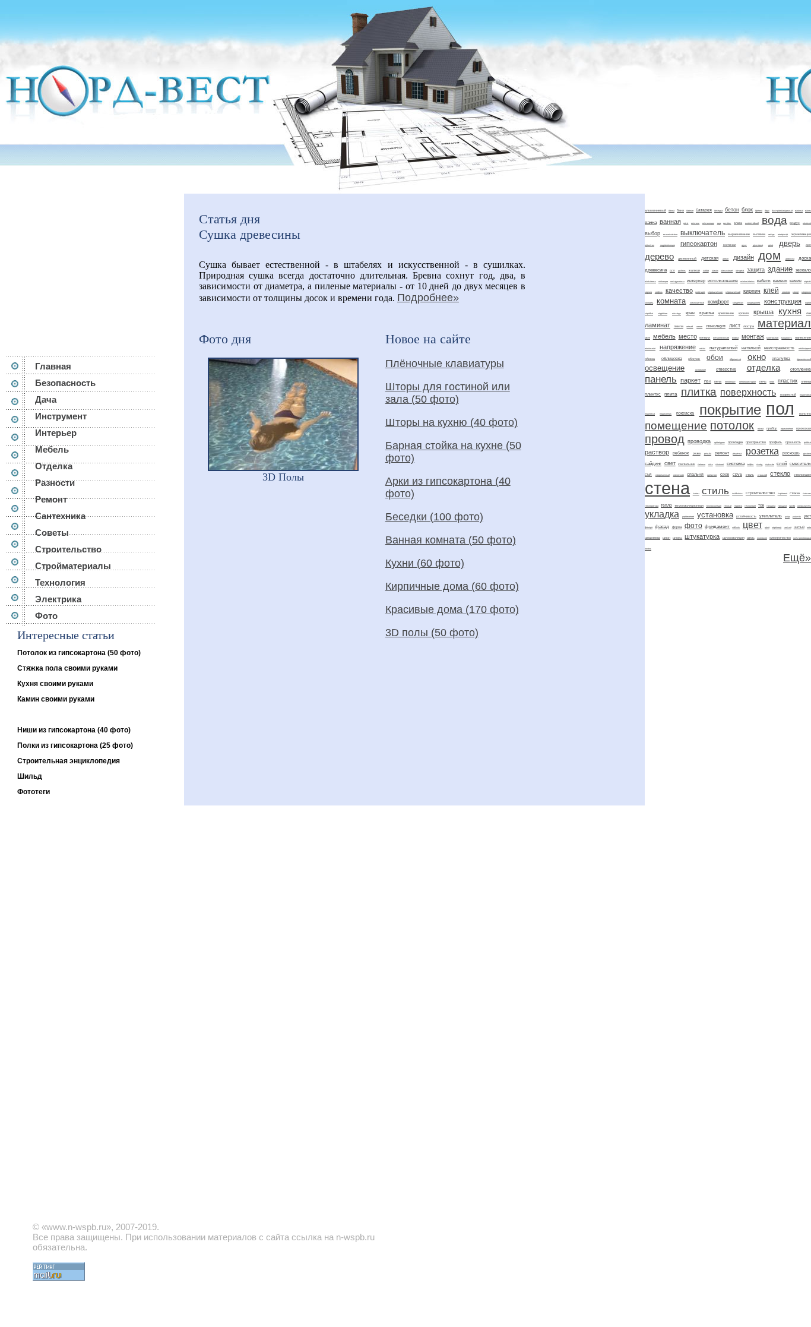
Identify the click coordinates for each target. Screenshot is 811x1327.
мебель (664, 336)
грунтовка (758, 245)
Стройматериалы (73, 566)
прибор (771, 428)
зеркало (803, 270)
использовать (747, 281)
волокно (807, 223)
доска (805, 258)
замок (715, 270)
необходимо (805, 348)
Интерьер (56, 433)
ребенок (681, 453)
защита (756, 270)
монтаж (753, 336)
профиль (775, 442)
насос (702, 348)
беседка (718, 210)
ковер (796, 291)
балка (671, 210)
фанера (648, 527)
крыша (763, 311)
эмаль (648, 548)
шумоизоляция (734, 537)
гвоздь (771, 234)
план (771, 381)
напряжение (678, 346)
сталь (750, 474)
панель (661, 379)
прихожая (803, 428)
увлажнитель (804, 505)
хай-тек (736, 527)
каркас (807, 281)
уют (807, 516)
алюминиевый (655, 210)
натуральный (723, 347)
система (736, 463)
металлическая (721, 337)
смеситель (800, 464)
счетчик (807, 493)
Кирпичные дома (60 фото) (452, 586)
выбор (652, 233)
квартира (700, 291)
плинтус (653, 394)
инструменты (677, 281)
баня (680, 210)
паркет (690, 380)
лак (808, 313)
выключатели (670, 234)
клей (771, 290)
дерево (659, 256)
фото (693, 526)
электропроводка (802, 537)
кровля (744, 313)
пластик (787, 381)
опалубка (781, 358)
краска (706, 312)
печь (762, 381)
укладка (662, 514)
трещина (782, 505)
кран (690, 313)
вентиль (695, 223)
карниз (648, 291)
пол (780, 408)
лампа (678, 326)
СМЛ (648, 474)
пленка (806, 381)
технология (750, 505)
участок (797, 516)
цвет (752, 525)
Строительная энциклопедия (68, 761)
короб (808, 302)
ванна (651, 222)
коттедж (676, 313)
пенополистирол (747, 381)
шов (809, 527)
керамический (733, 291)
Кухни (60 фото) (424, 563)
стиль (715, 491)
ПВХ (707, 381)
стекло (780, 473)
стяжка (795, 493)
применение (787, 428)
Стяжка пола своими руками (67, 668)
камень (780, 281)
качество (679, 290)
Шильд (29, 776)
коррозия (662, 313)
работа (807, 442)
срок (724, 474)
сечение (719, 464)
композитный (697, 302)
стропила (782, 493)
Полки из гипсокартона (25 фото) (75, 745)
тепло (666, 505)
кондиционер (753, 302)
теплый (727, 505)
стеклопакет (802, 474)
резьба (707, 453)
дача (770, 245)
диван (725, 258)
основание (700, 369)
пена (717, 381)
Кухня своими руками (55, 684)
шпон (666, 537)
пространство (756, 442)
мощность (786, 337)
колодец (649, 302)
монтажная (772, 337)
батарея (704, 210)
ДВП (808, 245)
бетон (732, 210)
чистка (787, 527)
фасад (662, 526)
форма (677, 527)
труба (792, 505)
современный (662, 474)
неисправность (779, 348)
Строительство (68, 549)
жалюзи (694, 270)
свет (670, 463)
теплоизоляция (713, 505)
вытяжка (759, 234)
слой (782, 463)
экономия (762, 537)
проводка (699, 441)
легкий (689, 326)
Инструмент (61, 416)
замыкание (727, 270)
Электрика (58, 599)
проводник (719, 442)
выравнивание (739, 234)
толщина (770, 505)
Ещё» (797, 558)
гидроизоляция (667, 245)
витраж (727, 223)
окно (756, 357)
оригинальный (804, 359)
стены (696, 493)
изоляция (663, 281)
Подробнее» (428, 298)
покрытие (730, 410)
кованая (786, 291)
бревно (758, 210)
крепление (726, 313)
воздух (795, 223)
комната (671, 300)
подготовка (805, 394)
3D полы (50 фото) (432, 633)
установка (715, 514)
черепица (776, 527)
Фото (46, 616)
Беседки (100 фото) (434, 517)
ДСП (672, 270)
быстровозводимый (782, 210)
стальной (762, 474)
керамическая (715, 291)
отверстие (726, 369)
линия (699, 326)
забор (706, 270)
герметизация (801, 234)
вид (719, 223)
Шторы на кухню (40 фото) (451, 422)
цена (767, 527)
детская (709, 258)
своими (701, 464)
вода (774, 220)
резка (697, 453)
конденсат (738, 302)
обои (715, 357)
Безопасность (65, 383)
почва (761, 428)
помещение (676, 425)
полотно (805, 413)
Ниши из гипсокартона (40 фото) (74, 730)
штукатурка (702, 536)
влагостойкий (752, 223)
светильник (686, 464)
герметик (649, 245)
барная (689, 210)
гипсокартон (698, 243)
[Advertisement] (91, 268)
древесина (656, 270)
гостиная (729, 245)
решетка (737, 453)
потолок (732, 425)
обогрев (694, 359)
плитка (699, 392)
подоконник (665, 413)
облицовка (671, 358)
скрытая (769, 464)
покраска (685, 413)
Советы (52, 532)
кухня (790, 311)
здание (780, 268)
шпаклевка (652, 537)
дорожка (789, 258)
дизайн (743, 257)
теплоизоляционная (689, 505)
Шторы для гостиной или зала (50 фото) (447, 393)
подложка (650, 413)
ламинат (657, 324)
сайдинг (653, 463)
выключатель (702, 233)
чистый (799, 527)
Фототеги (33, 792)
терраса (738, 505)
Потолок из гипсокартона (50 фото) (79, 653)
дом (769, 255)
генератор (783, 234)
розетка (762, 451)
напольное (650, 348)
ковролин (806, 291)
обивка (650, 359)
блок (747, 210)
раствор (657, 452)
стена (667, 488)
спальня (695, 474)
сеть (710, 464)
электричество (780, 537)
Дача (45, 399)
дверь (789, 243)
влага (738, 223)
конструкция (783, 301)
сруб (737, 474)
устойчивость (746, 516)
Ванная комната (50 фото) (450, 540)
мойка (735, 337)
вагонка (799, 210)
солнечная (678, 474)
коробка (649, 313)
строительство (760, 493)
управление (688, 516)
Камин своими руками (55, 699)
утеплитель (770, 516)
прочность (793, 442)
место (688, 336)
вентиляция (708, 223)
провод (665, 439)
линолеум (716, 326)
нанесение (803, 337)
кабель (764, 281)
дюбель (682, 270)
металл (704, 337)
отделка (763, 367)
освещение (665, 368)
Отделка (53, 466)
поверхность (748, 392)
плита (670, 394)
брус (767, 210)
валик (808, 210)
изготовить (650, 281)
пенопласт (730, 381)
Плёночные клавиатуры (444, 363)
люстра (748, 326)
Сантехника (60, 516)
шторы (677, 537)
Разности (55, 483)
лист (734, 325)
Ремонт (51, 499)
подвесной (788, 394)
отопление (800, 369)
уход (787, 516)
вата (685, 223)
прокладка (735, 442)
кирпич (752, 291)
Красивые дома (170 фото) (452, 609)
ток (761, 505)
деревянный (687, 258)
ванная (670, 221)
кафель (659, 291)
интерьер (696, 281)
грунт (744, 245)
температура (651, 505)
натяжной (751, 348)
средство (712, 474)
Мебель (52, 449)
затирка (740, 270)
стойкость (737, 493)
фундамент (717, 526)
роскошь (791, 453)
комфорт (718, 302)
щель (751, 537)
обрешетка (735, 359)
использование (723, 281)
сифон (750, 464)
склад (759, 464)
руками (807, 453)
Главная (53, 366)
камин (796, 281)
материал (784, 323)
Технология (60, 582)
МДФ (647, 337)
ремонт (722, 453)
